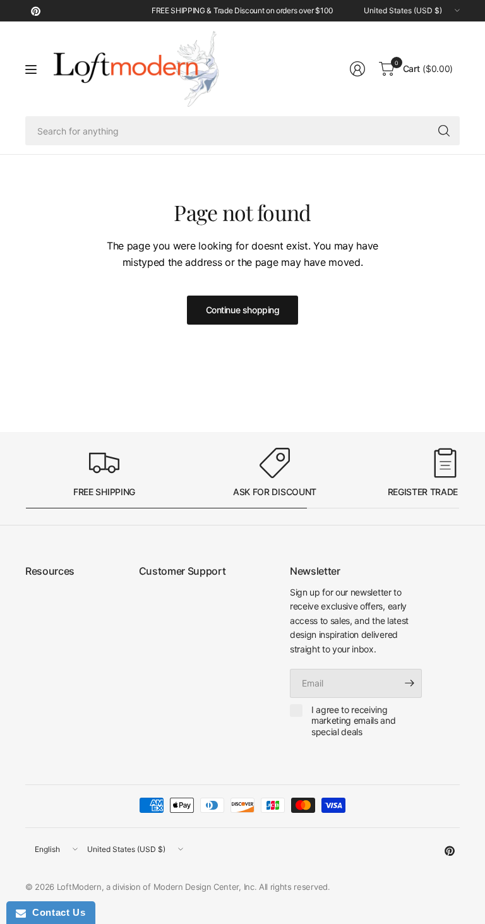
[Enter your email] (409, 683)
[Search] (444, 130)
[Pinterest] (35, 11)
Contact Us (55, 912)
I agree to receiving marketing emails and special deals (353, 720)
